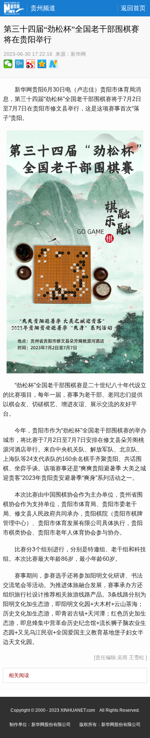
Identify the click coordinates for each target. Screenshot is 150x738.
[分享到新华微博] (53, 63)
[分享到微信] (8, 63)
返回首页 (133, 8)
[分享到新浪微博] (30, 63)
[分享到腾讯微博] (19, 63)
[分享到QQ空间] (42, 63)
